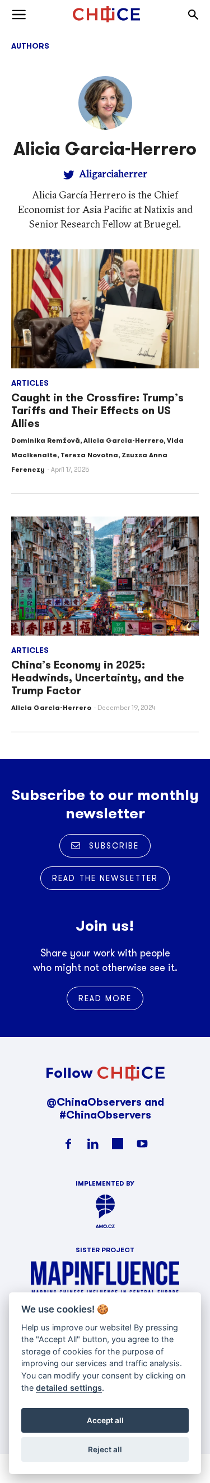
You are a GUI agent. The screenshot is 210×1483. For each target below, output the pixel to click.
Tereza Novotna (89, 454)
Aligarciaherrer (113, 173)
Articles (30, 382)
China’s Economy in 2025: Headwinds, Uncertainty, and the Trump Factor (97, 677)
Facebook (68, 1144)
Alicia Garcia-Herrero (123, 440)
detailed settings (69, 1387)
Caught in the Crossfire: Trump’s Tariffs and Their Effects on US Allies (97, 410)
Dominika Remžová (45, 440)
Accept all (105, 1420)
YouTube (142, 1144)
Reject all (105, 1449)
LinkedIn (93, 1144)
